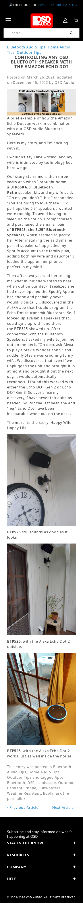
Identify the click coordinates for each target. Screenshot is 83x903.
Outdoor (65, 782)
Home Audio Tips (44, 772)
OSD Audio (64, 82)
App (58, 777)
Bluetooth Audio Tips (26, 47)
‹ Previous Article (22, 807)
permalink (16, 798)
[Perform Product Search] (71, 33)
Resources (18, 855)
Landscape (46, 782)
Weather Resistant (24, 793)
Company (16, 867)
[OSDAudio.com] (41, 20)
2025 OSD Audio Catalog (57, 5)
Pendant (15, 788)
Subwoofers (50, 788)
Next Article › (64, 807)
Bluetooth (16, 782)
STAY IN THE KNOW (25, 843)
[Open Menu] (8, 20)
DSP (30, 782)
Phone (30, 788)
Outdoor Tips (29, 52)
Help (12, 878)
